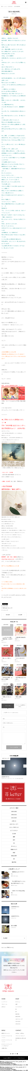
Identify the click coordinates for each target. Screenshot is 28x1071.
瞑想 (14, 852)
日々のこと (14, 846)
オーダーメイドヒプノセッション (7, 1036)
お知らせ (14, 821)
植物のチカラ (14, 849)
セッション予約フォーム (8, 947)
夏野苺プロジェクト (6, 1033)
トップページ (4, 1001)
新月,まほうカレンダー (8, 608)
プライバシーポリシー (20, 1035)
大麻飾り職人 (4, 1048)
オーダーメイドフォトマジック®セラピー (7, 1045)
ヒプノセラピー (14, 830)
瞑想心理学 (14, 855)
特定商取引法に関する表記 (21, 1039)
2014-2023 (5, 605)
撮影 (14, 836)
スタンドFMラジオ (14, 827)
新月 (14, 840)
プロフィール (4, 1004)
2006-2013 (14, 814)
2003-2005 (14, 811)
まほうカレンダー (14, 824)
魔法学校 (14, 862)
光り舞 (14, 833)
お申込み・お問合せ (20, 1033)
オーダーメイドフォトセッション (7, 1040)
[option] (14, 768)
